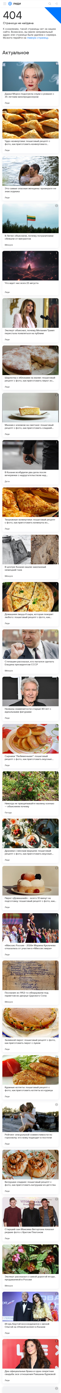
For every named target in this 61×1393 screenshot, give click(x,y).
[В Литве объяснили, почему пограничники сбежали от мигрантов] (30, 226)
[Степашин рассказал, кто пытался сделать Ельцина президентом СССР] (30, 651)
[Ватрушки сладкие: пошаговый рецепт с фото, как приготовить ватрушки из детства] (30, 1172)
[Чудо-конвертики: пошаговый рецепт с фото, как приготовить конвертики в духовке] (30, 131)
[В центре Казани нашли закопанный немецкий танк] (30, 557)
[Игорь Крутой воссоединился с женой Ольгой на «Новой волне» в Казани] (30, 1314)
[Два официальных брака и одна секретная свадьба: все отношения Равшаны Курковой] (30, 1361)
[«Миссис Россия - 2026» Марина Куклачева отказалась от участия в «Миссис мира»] (30, 935)
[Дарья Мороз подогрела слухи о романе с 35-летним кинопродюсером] (30, 84)
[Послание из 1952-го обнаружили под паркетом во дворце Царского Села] (30, 983)
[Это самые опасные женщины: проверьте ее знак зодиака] (30, 178)
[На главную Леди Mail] (16, 3)
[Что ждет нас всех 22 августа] (30, 273)
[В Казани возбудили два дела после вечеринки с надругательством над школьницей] (30, 462)
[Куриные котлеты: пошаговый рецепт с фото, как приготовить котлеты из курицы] (30, 1077)
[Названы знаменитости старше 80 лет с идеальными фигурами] (30, 699)
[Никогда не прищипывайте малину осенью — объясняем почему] (30, 793)
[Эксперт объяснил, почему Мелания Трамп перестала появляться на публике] (30, 320)
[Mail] (10, 3)
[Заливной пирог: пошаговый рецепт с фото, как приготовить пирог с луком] (30, 1030)
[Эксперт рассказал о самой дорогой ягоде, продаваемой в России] (30, 1266)
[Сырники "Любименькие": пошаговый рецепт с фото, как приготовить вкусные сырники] (30, 746)
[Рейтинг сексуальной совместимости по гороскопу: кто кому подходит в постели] (30, 1124)
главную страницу (37, 37)
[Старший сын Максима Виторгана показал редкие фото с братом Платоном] (30, 1219)
